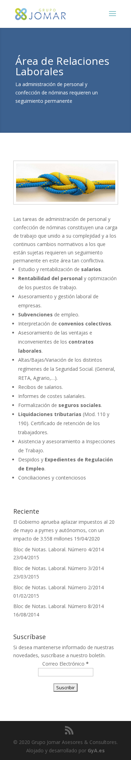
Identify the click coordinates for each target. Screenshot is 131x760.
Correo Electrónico (65, 663)
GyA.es (96, 750)
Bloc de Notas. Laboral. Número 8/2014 (58, 606)
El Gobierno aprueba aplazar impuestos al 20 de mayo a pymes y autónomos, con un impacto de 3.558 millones (64, 530)
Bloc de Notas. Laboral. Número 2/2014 (58, 587)
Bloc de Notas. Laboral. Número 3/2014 (58, 568)
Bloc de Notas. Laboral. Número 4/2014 (58, 549)
